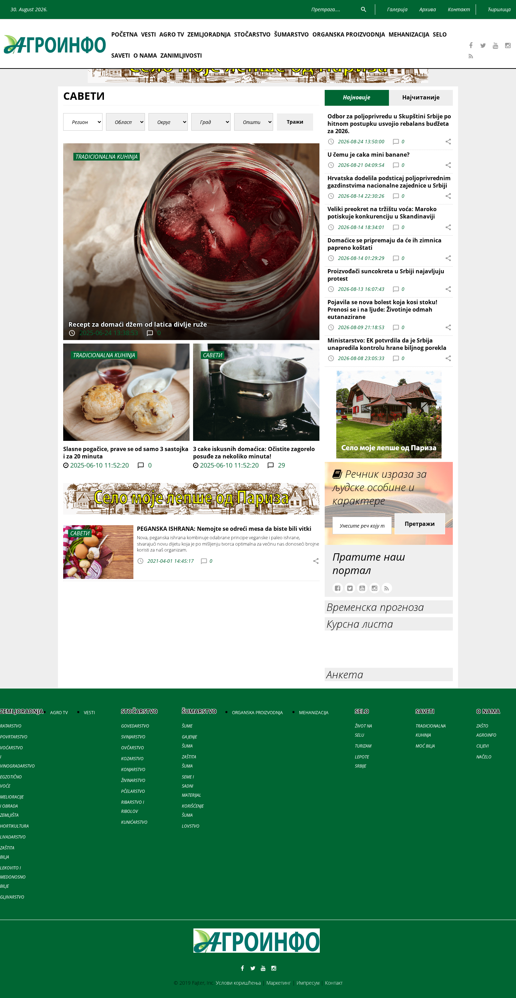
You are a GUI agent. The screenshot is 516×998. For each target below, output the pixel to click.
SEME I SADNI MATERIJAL (191, 786)
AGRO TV (171, 34)
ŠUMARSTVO (291, 34)
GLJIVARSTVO (12, 897)
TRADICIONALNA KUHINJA (104, 355)
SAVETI (120, 55)
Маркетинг (278, 982)
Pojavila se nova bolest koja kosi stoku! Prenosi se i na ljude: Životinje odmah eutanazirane (382, 309)
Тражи (295, 121)
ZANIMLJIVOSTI (181, 55)
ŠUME (187, 726)
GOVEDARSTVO (135, 726)
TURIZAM (363, 746)
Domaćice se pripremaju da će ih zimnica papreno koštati (385, 244)
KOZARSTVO (132, 759)
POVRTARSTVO (13, 737)
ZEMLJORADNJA (209, 34)
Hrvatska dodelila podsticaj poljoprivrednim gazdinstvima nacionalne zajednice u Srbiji (389, 181)
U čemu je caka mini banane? (369, 154)
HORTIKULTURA (14, 826)
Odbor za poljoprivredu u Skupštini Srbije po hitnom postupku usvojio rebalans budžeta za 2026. (389, 123)
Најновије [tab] (356, 97)
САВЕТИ (212, 355)
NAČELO (483, 757)
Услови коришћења (238, 982)
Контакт (334, 982)
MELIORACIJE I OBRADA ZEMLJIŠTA (12, 806)
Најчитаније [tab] (420, 97)
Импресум (308, 982)
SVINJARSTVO (133, 737)
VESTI (148, 34)
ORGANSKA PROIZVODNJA (348, 34)
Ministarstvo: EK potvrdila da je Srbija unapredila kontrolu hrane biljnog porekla (387, 344)
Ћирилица (499, 9)
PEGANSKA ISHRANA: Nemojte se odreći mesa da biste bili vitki (224, 529)
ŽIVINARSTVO (133, 780)
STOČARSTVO (252, 34)
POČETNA (124, 34)
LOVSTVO (190, 826)
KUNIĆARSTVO (134, 822)
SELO (440, 34)
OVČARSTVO (132, 748)
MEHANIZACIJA (409, 34)
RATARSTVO (10, 726)
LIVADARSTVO (13, 837)
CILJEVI (482, 746)
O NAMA (145, 55)
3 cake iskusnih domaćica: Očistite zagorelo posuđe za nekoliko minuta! (254, 452)
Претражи (420, 524)
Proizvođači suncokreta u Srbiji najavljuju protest (386, 274)
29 (280, 465)
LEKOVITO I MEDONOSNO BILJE (13, 877)
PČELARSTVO (133, 791)
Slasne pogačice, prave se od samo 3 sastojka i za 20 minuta (125, 452)
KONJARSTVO (133, 769)
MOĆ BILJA (425, 746)
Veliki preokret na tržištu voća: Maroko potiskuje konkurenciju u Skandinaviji (382, 212)
